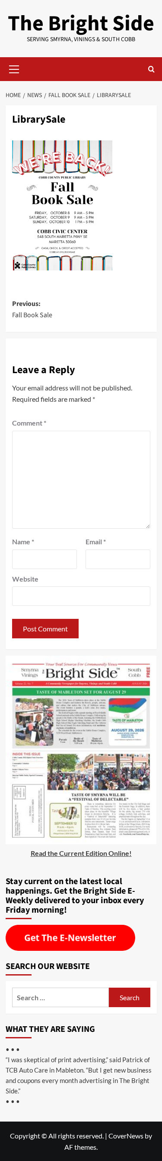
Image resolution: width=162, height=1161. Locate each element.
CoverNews (125, 1136)
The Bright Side (81, 23)
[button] (14, 68)
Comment (29, 423)
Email (96, 541)
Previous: (32, 309)
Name (23, 541)
